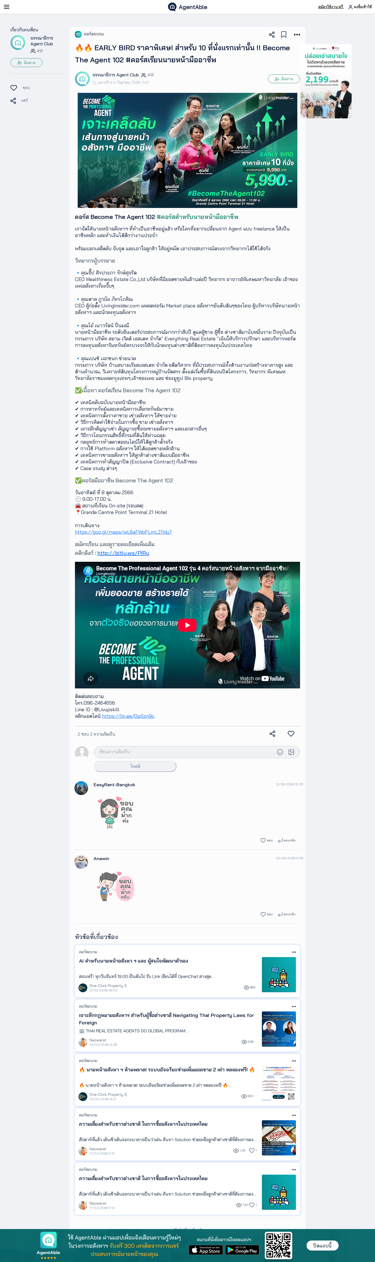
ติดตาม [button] (29, 62)
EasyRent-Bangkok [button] (114, 784)
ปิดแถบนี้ (322, 1245)
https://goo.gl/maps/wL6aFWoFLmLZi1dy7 (123, 532)
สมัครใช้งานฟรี (331, 6)
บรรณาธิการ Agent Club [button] (41, 40)
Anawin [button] (101, 858)
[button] (17, 42)
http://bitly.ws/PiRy (123, 552)
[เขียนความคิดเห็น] (184, 751)
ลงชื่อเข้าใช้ (362, 6)
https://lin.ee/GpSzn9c (128, 716)
